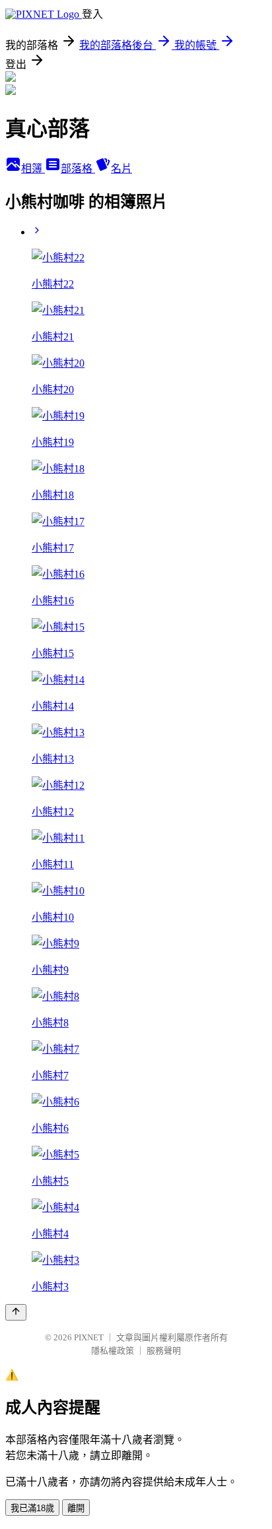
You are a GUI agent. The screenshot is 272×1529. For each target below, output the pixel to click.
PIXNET (89, 1337)
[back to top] (15, 1312)
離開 (76, 1508)
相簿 (33, 168)
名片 (121, 168)
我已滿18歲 (32, 1508)
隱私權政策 (112, 1351)
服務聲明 (164, 1351)
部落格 (78, 168)
